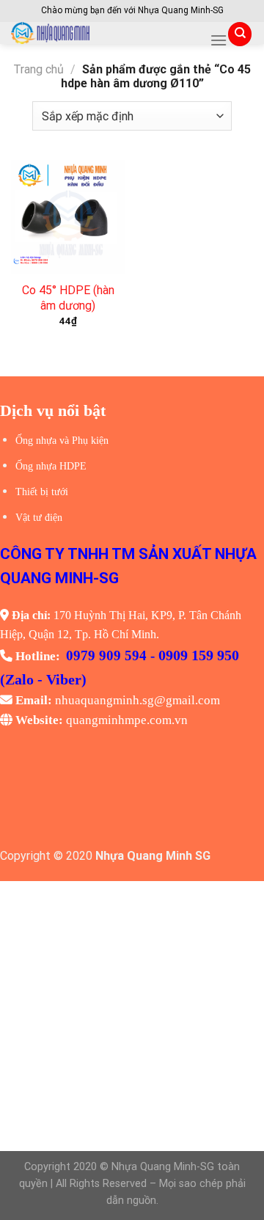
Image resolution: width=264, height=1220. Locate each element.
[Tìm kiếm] (240, 34)
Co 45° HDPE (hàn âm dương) (68, 298)
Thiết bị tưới (41, 491)
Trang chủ (38, 69)
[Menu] (218, 40)
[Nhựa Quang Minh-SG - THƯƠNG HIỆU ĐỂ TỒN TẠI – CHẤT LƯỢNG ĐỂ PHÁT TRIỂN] (105, 33)
